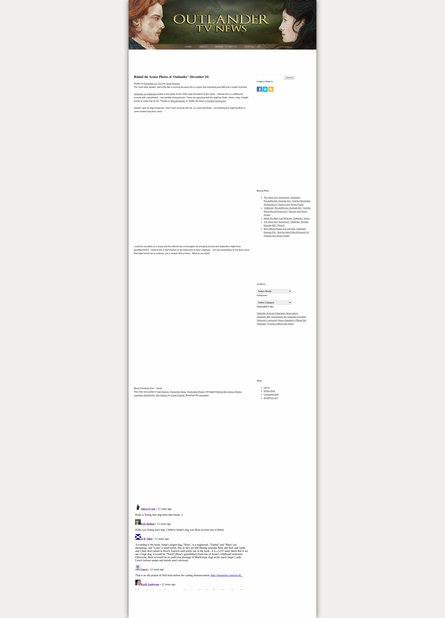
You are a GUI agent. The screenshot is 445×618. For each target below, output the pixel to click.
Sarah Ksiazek (173, 83)
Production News (178, 392)
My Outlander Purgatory (295, 317)
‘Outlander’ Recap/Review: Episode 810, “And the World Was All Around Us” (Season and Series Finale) (287, 211)
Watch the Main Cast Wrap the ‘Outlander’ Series (287, 218)
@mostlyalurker (178, 101)
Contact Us (252, 46)
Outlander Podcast (265, 313)
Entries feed (269, 391)
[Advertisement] (222, 62)
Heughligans (277, 317)
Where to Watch (226, 46)
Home (188, 46)
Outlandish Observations (286, 313)
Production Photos (196, 392)
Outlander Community (267, 320)
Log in (267, 387)
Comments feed (271, 394)
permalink (204, 395)
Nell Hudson (163, 392)
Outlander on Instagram (145, 94)
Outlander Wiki (264, 317)
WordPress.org (271, 398)
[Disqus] (192, 452)
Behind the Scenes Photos (228, 392)
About (203, 46)
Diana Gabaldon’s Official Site (292, 320)
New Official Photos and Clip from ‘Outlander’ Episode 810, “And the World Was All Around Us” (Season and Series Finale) (286, 232)
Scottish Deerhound (216, 101)
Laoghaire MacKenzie (144, 395)
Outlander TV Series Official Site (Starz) (275, 324)
